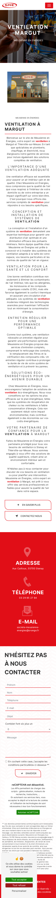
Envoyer (31, 773)
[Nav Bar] (49, 5)
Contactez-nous (31, 516)
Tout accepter (19, 879)
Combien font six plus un (18, 723)
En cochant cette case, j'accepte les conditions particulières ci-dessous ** (28, 763)
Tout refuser (19, 885)
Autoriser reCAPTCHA (28, 812)
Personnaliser (19, 890)
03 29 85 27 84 (28, 597)
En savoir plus (31, 504)
